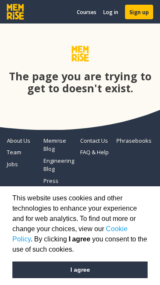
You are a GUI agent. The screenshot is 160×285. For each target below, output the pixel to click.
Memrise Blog (55, 145)
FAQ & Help (94, 152)
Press (51, 181)
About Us (18, 140)
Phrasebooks (131, 140)
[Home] (15, 11)
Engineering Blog (58, 165)
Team (14, 152)
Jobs (12, 164)
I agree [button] (80, 269)
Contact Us (94, 140)
